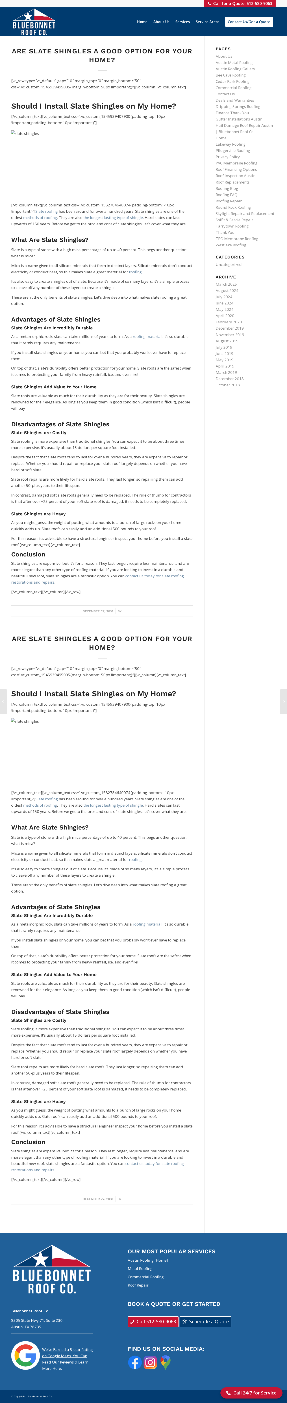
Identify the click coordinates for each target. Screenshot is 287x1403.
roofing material (147, 336)
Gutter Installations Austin (239, 119)
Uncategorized (229, 264)
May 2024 (224, 309)
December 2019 (230, 328)
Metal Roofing (140, 1268)
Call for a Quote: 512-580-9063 (242, 3)
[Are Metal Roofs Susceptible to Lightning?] (3, 701)
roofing (135, 271)
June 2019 (224, 353)
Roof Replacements (233, 182)
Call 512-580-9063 (156, 1321)
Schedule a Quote (209, 1321)
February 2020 (229, 321)
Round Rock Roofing (233, 207)
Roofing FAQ (226, 194)
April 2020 (225, 315)
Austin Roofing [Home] (148, 1260)
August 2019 (227, 341)
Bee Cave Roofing (231, 75)
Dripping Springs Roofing (238, 106)
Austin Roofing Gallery (235, 68)
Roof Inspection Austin (235, 175)
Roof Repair (138, 1285)
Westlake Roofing (231, 244)
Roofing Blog (227, 188)
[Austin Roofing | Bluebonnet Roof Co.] (34, 21)
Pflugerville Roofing (233, 150)
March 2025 (226, 284)
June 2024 (224, 303)
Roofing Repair (229, 201)
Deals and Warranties (235, 100)
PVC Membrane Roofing (236, 163)
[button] (251, 1393)
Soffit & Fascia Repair (234, 219)
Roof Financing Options (236, 169)
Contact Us (225, 93)
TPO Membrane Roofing (237, 238)
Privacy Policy (228, 156)
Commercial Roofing (234, 87)
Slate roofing (46, 211)
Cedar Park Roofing (233, 81)
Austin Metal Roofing (234, 62)
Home (221, 137)
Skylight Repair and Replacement (245, 213)
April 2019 (225, 366)
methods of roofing (40, 217)
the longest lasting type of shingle (113, 217)
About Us (224, 56)
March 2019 (226, 372)
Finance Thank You (232, 112)
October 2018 (228, 384)
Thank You (225, 232)
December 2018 (230, 378)
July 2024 (224, 296)
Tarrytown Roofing (232, 226)
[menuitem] (142, 21)
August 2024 (227, 290)
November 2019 (230, 334)
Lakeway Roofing (231, 144)
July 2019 (224, 347)
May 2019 (224, 359)
